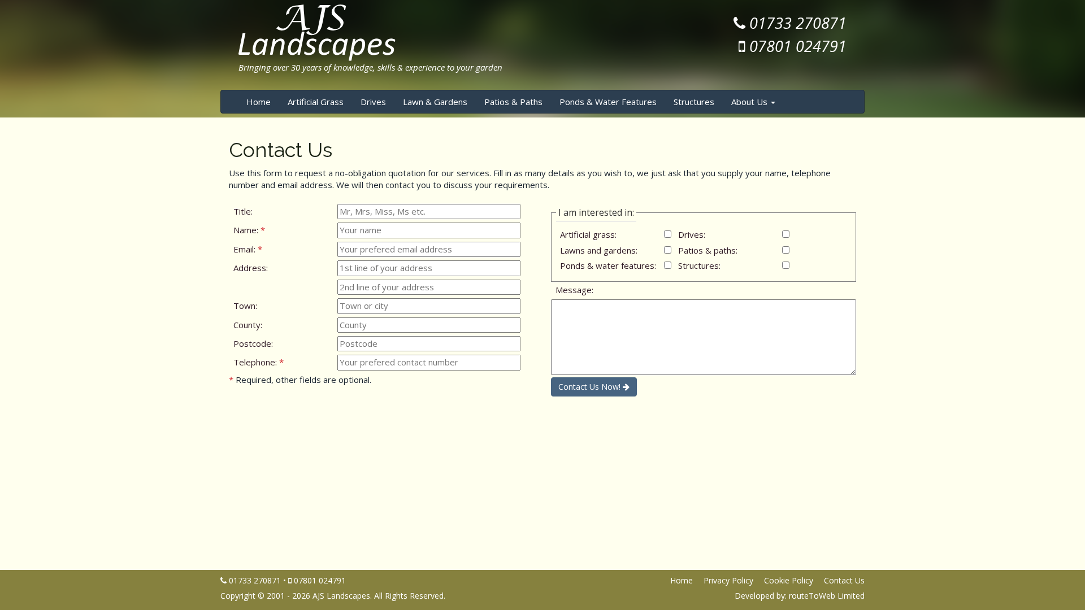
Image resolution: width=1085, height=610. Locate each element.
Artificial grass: (588, 234)
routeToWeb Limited (827, 595)
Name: (249, 230)
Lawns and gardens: (598, 250)
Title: (243, 211)
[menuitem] (258, 101)
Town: (245, 305)
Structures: (699, 265)
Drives (373, 101)
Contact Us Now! (590, 386)
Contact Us (844, 580)
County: (247, 324)
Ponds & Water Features (608, 101)
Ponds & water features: (608, 265)
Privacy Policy (728, 580)
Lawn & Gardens (435, 101)
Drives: (691, 234)
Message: (574, 289)
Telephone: (258, 362)
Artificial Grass (316, 101)
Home (258, 101)
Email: (247, 249)
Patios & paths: (707, 250)
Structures (698, 101)
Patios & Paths (513, 101)
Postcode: (253, 343)
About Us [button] (750, 101)
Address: (250, 267)
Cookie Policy (788, 580)
